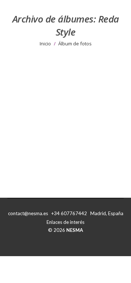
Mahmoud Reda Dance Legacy (57, 168)
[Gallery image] (65, 110)
